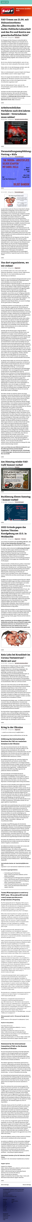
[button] (5, 2)
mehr (2, 102)
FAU (12, 1202)
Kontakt (4, 1209)
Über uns (5, 1206)
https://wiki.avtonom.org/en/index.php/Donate (16, 879)
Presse (4, 1205)
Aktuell (4, 1201)
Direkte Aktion (15, 1201)
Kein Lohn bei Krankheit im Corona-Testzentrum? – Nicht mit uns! (15, 657)
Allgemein (17, 268)
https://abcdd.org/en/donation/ (12, 882)
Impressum (5, 1218)
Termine (17, 37)
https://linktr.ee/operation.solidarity (13, 874)
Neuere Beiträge (27, 1184)
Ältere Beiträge (5, 1184)
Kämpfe (4, 1203)
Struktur (5, 1202)
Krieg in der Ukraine (12, 727)
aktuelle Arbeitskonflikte (21, 119)
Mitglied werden (6, 1215)
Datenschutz (5, 1216)
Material (5, 1210)
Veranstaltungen (19, 156)
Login (4, 1219)
